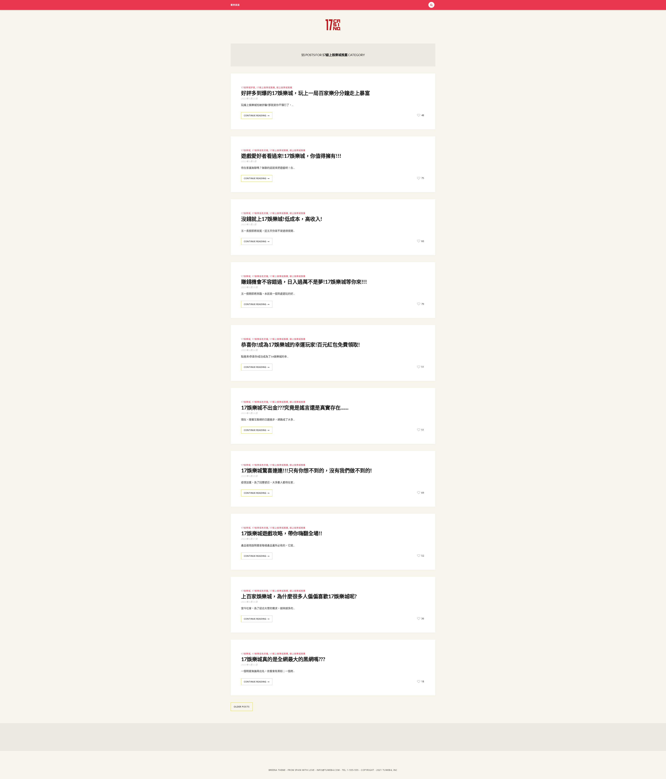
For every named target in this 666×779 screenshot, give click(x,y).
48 (422, 115)
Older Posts (242, 706)
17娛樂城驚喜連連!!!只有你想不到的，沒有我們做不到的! (306, 470)
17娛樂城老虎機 (260, 150)
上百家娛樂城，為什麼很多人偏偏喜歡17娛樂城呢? (299, 596)
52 (422, 555)
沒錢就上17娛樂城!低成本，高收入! (281, 218)
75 (422, 178)
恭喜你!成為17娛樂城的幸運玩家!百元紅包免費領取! (300, 344)
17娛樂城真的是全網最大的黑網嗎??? (283, 659)
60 (422, 241)
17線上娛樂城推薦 (266, 87)
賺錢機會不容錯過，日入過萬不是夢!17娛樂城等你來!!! (304, 281)
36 (422, 618)
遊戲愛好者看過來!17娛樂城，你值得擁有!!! (291, 155)
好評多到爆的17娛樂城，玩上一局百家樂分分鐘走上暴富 (305, 92)
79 (422, 304)
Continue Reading (255, 115)
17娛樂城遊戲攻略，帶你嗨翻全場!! (281, 533)
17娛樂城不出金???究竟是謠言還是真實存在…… (294, 407)
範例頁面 (235, 5)
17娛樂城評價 (248, 87)
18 (422, 681)
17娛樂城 (246, 150)
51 (422, 366)
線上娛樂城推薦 (284, 87)
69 (422, 492)
